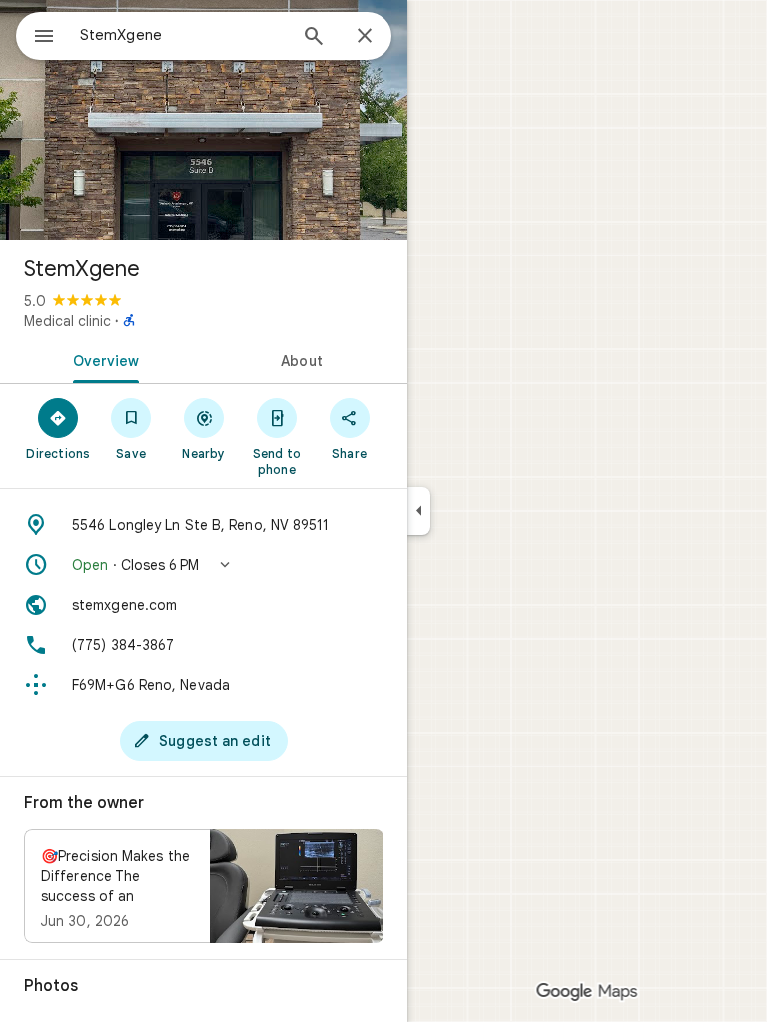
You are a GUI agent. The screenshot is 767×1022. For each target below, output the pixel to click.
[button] (203, 565)
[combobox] (183, 35)
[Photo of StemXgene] (203, 120)
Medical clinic (67, 321)
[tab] (102, 359)
